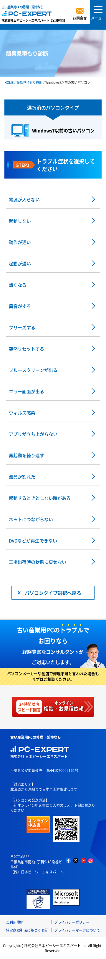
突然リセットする (26, 349)
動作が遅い (20, 242)
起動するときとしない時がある (40, 498)
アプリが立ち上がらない (33, 434)
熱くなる (17, 285)
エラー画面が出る (26, 391)
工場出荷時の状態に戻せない (37, 562)
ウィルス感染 (22, 412)
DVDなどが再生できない (33, 540)
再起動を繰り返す (26, 455)
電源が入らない (24, 199)
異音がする (20, 306)
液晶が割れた (22, 476)
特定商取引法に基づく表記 (27, 930)
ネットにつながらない (31, 519)
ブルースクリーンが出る (33, 370)
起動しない (20, 221)
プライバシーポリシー (72, 922)
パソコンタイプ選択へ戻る (53, 592)
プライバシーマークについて (77, 930)
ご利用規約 (15, 922)
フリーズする (22, 327)
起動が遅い (20, 263)
